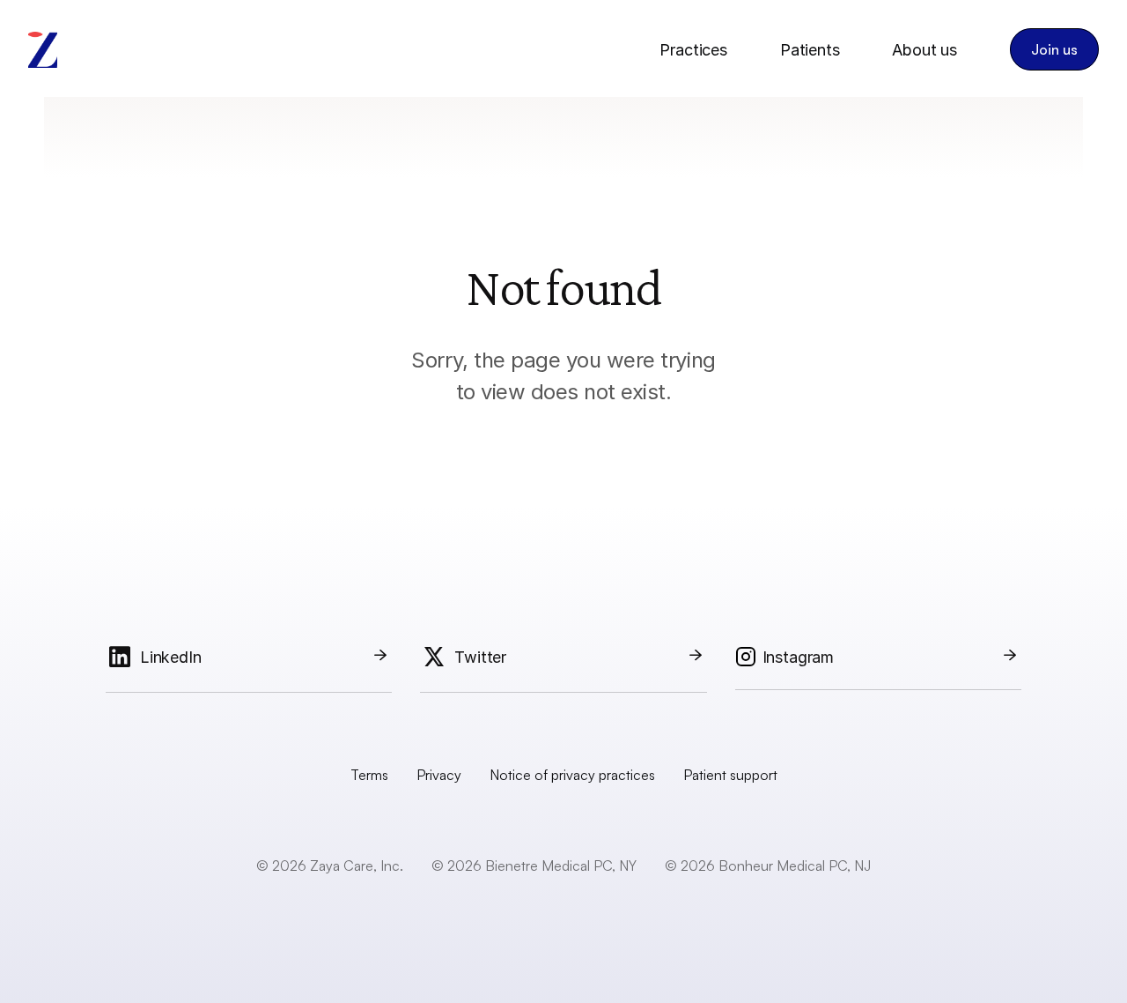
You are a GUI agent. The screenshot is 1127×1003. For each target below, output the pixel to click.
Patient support (730, 775)
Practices (692, 50)
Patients (810, 50)
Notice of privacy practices (572, 775)
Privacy (438, 775)
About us (924, 50)
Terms (369, 775)
